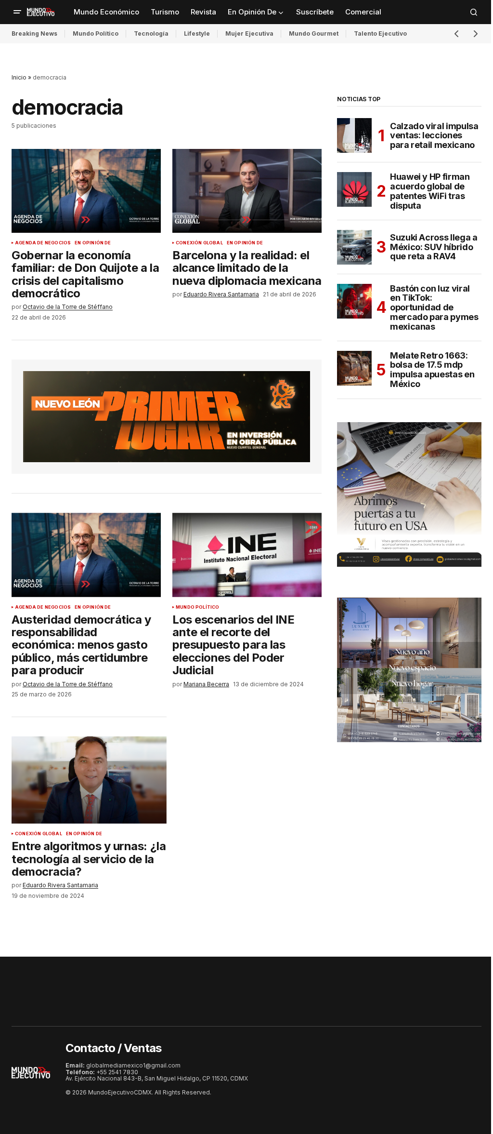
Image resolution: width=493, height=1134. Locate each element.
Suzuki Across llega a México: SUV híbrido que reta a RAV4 (433, 247)
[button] (17, 12)
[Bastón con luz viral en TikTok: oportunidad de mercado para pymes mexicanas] (354, 301)
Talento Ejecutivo (380, 33)
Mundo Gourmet (313, 33)
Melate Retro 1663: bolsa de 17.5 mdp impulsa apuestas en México (432, 370)
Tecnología (151, 33)
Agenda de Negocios (43, 242)
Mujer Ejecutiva (249, 33)
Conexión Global (199, 242)
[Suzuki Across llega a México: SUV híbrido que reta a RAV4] (354, 247)
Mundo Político (95, 33)
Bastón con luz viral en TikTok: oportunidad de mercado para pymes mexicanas (434, 308)
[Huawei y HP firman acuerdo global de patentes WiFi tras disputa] (354, 189)
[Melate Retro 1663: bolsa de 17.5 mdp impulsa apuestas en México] (354, 368)
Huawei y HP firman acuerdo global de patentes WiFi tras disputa (430, 191)
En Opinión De (93, 242)
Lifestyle (197, 33)
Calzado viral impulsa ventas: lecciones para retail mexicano (434, 135)
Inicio (19, 77)
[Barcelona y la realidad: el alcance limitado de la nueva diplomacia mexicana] (247, 191)
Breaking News (34, 33)
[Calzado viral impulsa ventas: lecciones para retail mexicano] (354, 135)
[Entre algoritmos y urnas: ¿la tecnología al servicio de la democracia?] (89, 780)
